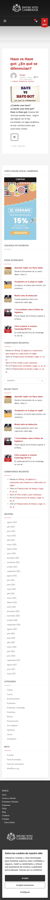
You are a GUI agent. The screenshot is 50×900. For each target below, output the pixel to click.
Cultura (10, 690)
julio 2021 (11, 580)
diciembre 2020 (13, 611)
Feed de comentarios (15, 764)
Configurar (25, 892)
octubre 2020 (12, 620)
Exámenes (11, 703)
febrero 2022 (12, 549)
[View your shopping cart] (36, 21)
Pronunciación (12, 721)
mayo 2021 (11, 589)
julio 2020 (11, 634)
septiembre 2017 (13, 660)
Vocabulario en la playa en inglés (28, 282)
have (15, 146)
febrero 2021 (12, 602)
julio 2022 (11, 527)
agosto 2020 (12, 629)
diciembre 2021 (13, 558)
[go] (42, 381)
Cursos (15, 81)
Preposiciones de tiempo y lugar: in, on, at (28, 366)
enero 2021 (11, 607)
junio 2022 (11, 531)
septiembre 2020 (13, 625)
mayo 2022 (11, 536)
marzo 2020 (11, 647)
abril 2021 (11, 593)
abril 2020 (11, 642)
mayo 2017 (11, 674)
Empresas (6, 805)
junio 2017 (11, 669)
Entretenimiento (13, 699)
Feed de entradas (14, 760)
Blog (4, 812)
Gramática (23, 81)
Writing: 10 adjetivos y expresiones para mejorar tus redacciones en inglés (28, 482)
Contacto (5, 815)
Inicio (4, 795)
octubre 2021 (12, 567)
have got (21, 146)
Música (10, 717)
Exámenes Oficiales (10, 802)
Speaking (10, 730)
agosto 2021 (12, 576)
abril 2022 (11, 540)
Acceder (10, 755)
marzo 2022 (11, 545)
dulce (8, 363)
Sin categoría (12, 725)
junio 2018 (11, 656)
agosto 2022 (12, 522)
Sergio (22, 75)
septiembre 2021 (13, 571)
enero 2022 (11, 553)
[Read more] (14, 140)
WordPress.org (13, 768)
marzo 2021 (11, 598)
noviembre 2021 (13, 562)
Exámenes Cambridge (16, 708)
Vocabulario (11, 739)
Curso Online (9, 822)
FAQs (4, 809)
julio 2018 (11, 651)
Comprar (5, 819)
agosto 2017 (12, 665)
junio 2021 (11, 585)
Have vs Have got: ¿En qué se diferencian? (23, 64)
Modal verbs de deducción (25, 296)
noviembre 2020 (13, 616)
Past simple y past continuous (25, 363)
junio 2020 (11, 638)
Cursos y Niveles (9, 798)
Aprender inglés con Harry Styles (28, 268)
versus (31, 81)
